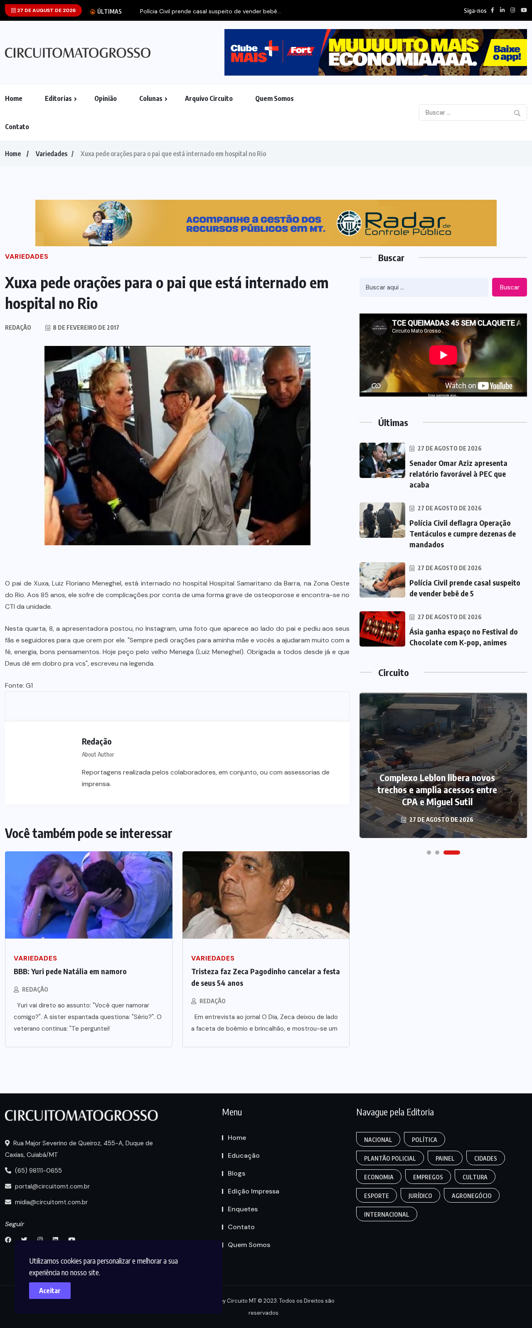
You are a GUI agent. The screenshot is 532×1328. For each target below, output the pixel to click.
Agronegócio (472, 1195)
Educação (244, 1155)
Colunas (151, 98)
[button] (429, 852)
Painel (445, 1158)
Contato (17, 127)
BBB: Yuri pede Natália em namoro (70, 971)
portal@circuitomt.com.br (51, 1186)
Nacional (378, 1139)
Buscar (510, 287)
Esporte (376, 1195)
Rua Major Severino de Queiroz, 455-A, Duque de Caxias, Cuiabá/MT (79, 1149)
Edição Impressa (253, 1191)
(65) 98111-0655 (37, 1170)
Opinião (105, 98)
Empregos (428, 1177)
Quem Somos (274, 98)
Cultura (475, 1177)
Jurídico (420, 1195)
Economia (379, 1177)
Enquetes (243, 1209)
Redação (35, 989)
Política (424, 1139)
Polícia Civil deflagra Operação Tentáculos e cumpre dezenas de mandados (462, 533)
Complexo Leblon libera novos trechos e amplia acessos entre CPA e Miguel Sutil (437, 789)
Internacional (386, 1214)
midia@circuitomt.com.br (50, 1202)
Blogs (236, 1173)
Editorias (58, 98)
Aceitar (50, 1290)
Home (13, 98)
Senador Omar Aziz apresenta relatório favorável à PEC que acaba (458, 473)
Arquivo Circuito (209, 98)
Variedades (51, 153)
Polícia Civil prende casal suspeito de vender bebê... (210, 11)
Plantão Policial (390, 1158)
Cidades (485, 1158)
